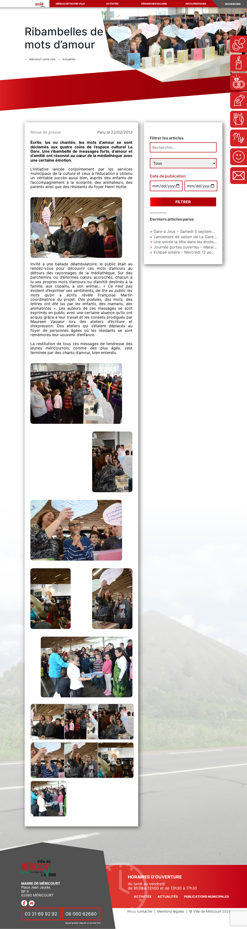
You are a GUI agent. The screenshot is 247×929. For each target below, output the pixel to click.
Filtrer (183, 201)
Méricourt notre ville (70, 3)
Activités (112, 3)
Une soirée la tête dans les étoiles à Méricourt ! (197, 241)
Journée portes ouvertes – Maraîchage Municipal (198, 247)
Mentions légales (170, 911)
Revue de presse (45, 132)
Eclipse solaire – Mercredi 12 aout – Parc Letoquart (200, 252)
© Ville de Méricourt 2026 (210, 911)
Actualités (168, 896)
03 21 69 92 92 (41, 914)
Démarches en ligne (154, 3)
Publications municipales (206, 896)
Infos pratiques (195, 3)
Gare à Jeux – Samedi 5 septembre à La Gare (195, 231)
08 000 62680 (81, 914)
